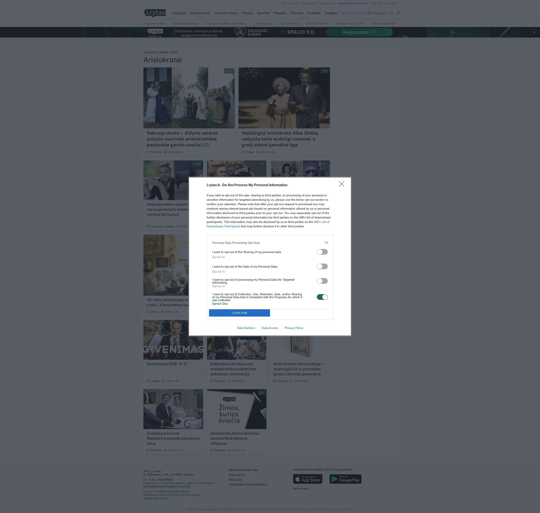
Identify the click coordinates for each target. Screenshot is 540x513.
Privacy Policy (294, 328)
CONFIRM (239, 313)
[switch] (322, 252)
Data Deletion (246, 328)
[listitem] (270, 242)
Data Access (270, 328)
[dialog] (270, 256)
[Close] (343, 185)
